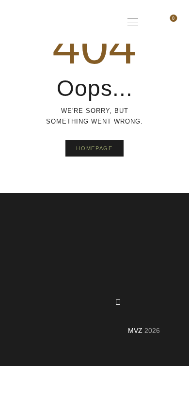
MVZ (135, 330)
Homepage (94, 148)
